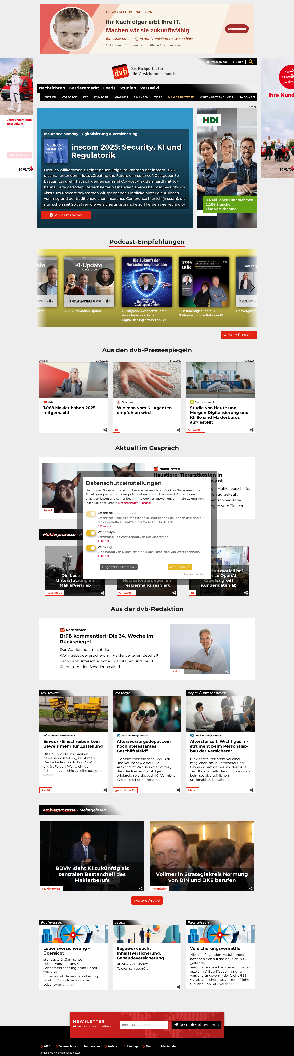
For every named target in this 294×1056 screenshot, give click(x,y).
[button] (105, 429)
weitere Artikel (147, 900)
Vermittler (195, 430)
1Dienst (103, 541)
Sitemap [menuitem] (132, 1046)
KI (116, 430)
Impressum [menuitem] (92, 1046)
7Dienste (105, 526)
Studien (128, 88)
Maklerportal (51, 888)
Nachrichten (52, 88)
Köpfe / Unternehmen (207, 693)
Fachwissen (51, 922)
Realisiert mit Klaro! (195, 574)
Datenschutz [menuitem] (67, 1046)
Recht (46, 790)
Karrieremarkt (84, 88)
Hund (48, 510)
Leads (109, 88)
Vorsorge (122, 693)
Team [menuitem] (149, 1046)
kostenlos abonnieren (199, 1025)
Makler (177, 671)
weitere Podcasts (238, 335)
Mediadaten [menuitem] (169, 1046)
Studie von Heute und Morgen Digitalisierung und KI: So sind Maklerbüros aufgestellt (219, 415)
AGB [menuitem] (47, 1046)
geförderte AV (125, 790)
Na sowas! (50, 693)
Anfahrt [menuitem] (113, 1046)
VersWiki (149, 88)
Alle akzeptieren (180, 567)
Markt (192, 790)
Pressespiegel (218, 61)
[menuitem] (215, 62)
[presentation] (42, 288)
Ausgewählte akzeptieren (119, 567)
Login (239, 61)
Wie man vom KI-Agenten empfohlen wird (144, 410)
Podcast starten (68, 215)
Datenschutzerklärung (134, 503)
